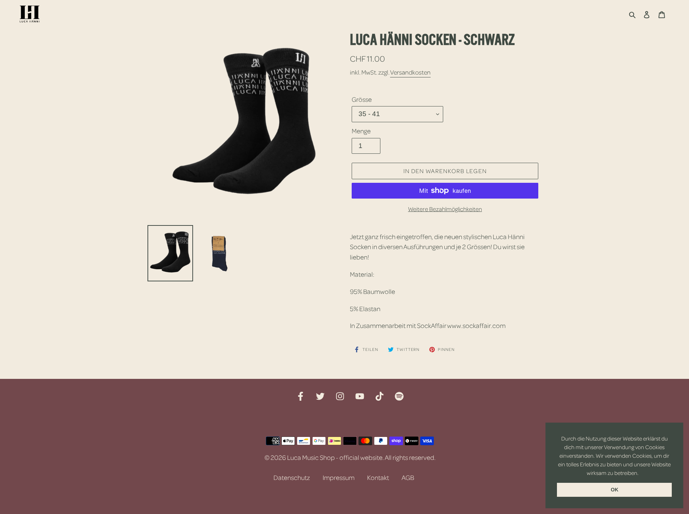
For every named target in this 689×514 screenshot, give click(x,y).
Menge (361, 130)
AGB (408, 477)
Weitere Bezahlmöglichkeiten (445, 209)
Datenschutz (291, 477)
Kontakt (378, 477)
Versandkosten (410, 72)
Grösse (362, 99)
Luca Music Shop (311, 457)
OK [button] (614, 489)
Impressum (339, 477)
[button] (640, 473)
